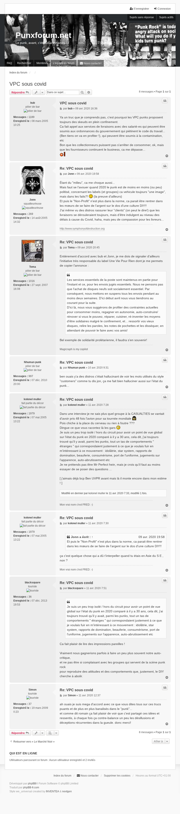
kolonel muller (32, 399)
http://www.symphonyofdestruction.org (82, 228)
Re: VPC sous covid (76, 168)
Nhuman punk (32, 362)
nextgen (67, 791)
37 (30, 703)
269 (31, 214)
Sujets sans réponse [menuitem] (142, 17)
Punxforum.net (43, 35)
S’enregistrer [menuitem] (141, 8)
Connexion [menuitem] (164, 8)
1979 (32, 413)
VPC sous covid (27, 84)
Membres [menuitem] (42, 63)
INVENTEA (52, 791)
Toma (32, 266)
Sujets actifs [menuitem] (166, 17)
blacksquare (32, 582)
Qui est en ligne (23, 753)
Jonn (32, 199)
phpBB (32, 783)
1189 (31, 117)
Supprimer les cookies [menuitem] (117, 775)
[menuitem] (90, 63)
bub (32, 102)
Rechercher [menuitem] (24, 63)
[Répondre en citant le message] (165, 100)
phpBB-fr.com (31, 787)
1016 (32, 281)
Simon (32, 689)
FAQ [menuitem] (9, 63)
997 (31, 376)
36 (30, 596)
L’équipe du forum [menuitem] (63, 63)
